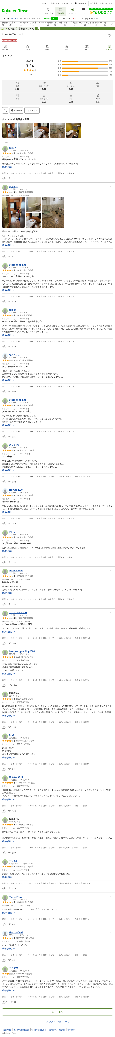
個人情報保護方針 (21, 1030)
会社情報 (7, 1030)
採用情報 (53, 1030)
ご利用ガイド (54, 3)
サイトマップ (67, 3)
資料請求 (71, 1030)
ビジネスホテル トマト (13, 34)
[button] (9, 130)
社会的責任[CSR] (38, 1030)
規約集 (62, 1030)
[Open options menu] (111, 147)
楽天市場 (93, 3)
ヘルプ (43, 3)
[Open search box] (5, 110)
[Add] (109, 35)
